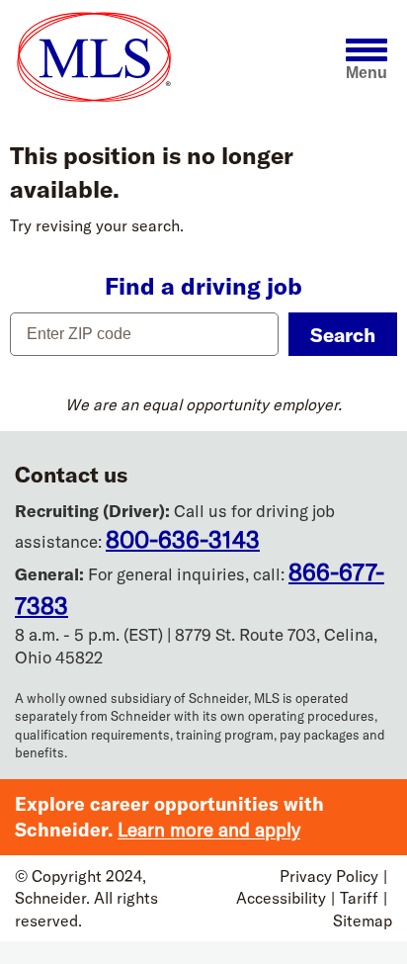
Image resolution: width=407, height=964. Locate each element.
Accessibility (281, 898)
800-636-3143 (183, 539)
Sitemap (362, 920)
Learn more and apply (209, 829)
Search (342, 334)
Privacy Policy (329, 876)
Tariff (359, 898)
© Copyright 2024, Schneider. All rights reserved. (86, 898)
